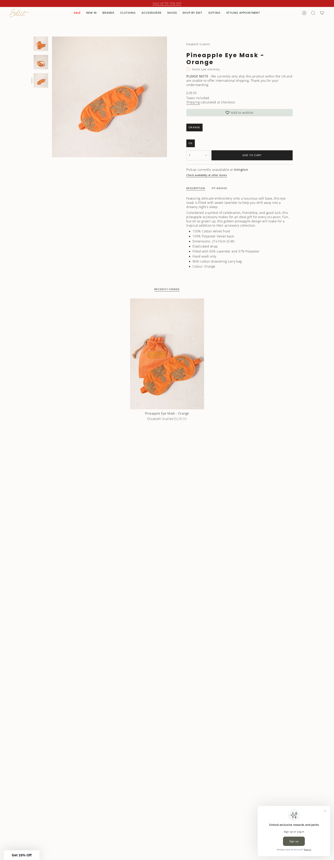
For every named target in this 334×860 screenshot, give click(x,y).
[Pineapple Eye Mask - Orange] (167, 354)
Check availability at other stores (206, 175)
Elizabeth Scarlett (198, 44)
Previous (52, 97)
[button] (77, 13)
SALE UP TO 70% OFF (167, 3)
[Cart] (322, 13)
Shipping (193, 102)
